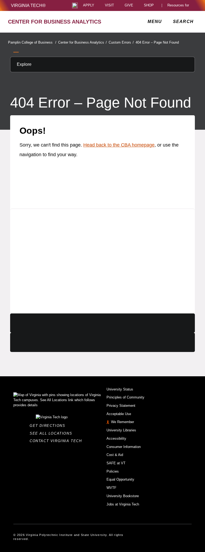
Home (29, 223)
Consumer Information (124, 447)
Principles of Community (125, 397)
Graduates (36, 233)
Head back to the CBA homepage (119, 145)
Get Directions (49, 426)
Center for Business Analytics (82, 42)
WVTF (111, 488)
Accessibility (116, 438)
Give (129, 5)
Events (30, 288)
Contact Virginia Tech (57, 441)
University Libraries (121, 430)
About (29, 299)
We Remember (122, 422)
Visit (109, 5)
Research (34, 255)
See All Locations (52, 433)
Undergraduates (44, 244)
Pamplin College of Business (32, 42)
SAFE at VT (116, 463)
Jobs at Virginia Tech (123, 504)
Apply (88, 5)
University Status (120, 389)
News (28, 277)
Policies (113, 471)
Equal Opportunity (120, 479)
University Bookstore (123, 496)
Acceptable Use (119, 414)
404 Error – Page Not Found (157, 42)
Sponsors (34, 266)
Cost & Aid (115, 455)
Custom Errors (121, 42)
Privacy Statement (121, 406)
